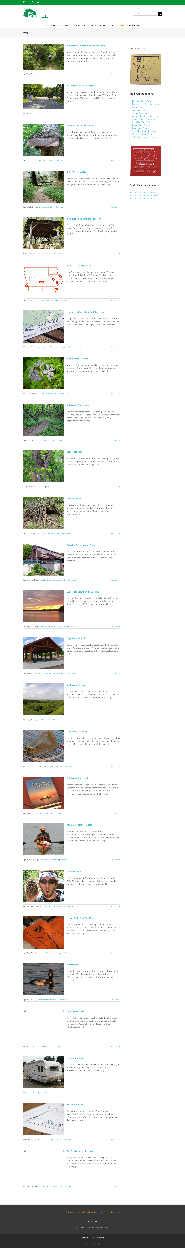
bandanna (42, 906)
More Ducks (72, 964)
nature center (57, 580)
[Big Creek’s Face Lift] (43, 653)
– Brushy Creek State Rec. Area (144, 104)
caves (44, 254)
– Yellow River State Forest (142, 137)
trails (69, 347)
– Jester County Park (139, 107)
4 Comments (60, 440)
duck (44, 1000)
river (47, 393)
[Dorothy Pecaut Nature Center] (43, 560)
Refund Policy (95, 1212)
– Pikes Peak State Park (141, 122)
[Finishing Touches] (43, 1119)
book (41, 813)
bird (39, 487)
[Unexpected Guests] (43, 1026)
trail (46, 160)
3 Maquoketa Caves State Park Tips (84, 218)
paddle (46, 813)
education (43, 580)
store (59, 1139)
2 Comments (58, 160)
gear (52, 766)
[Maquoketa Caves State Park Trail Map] (43, 326)
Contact (69, 1212)
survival (53, 533)
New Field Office (75, 1058)
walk (50, 160)
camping (42, 347)
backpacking (43, 766)
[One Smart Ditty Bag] (43, 746)
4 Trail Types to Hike (76, 172)
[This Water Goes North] (43, 793)
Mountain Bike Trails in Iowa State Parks (86, 45)
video (55, 627)
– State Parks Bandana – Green (144, 195)
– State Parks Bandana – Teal (143, 198)
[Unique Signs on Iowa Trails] (43, 140)
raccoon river (56, 1186)
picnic (58, 673)
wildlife (53, 1000)
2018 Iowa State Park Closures (81, 85)
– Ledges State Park (139, 113)
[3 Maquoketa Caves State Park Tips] (43, 233)
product (53, 906)
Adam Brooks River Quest (79, 824)
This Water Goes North (78, 778)
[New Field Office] (43, 1072)
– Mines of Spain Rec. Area (142, 119)
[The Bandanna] (43, 886)
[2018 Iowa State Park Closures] (43, 96)
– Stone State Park (138, 128)
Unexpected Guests (76, 1011)
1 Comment (39, 114)
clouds (41, 627)
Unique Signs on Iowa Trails (80, 125)
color (43, 487)
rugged (64, 347)
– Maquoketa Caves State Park (144, 116)
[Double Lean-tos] (43, 513)
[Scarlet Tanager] (43, 466)
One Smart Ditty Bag (77, 731)
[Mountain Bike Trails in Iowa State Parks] (43, 57)
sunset (50, 627)
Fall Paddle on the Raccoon (80, 1151)
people (47, 860)
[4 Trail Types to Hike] (43, 187)
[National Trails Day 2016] (43, 280)
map (43, 160)
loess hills (47, 720)
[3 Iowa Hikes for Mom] (43, 373)
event (41, 300)
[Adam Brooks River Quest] (43, 839)
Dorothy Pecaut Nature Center (81, 545)
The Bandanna (74, 871)
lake (43, 393)
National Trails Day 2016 (79, 265)
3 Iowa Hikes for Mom (77, 358)
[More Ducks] (43, 979)
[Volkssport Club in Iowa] (43, 420)
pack (60, 766)
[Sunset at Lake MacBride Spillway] (43, 606)
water (60, 627)
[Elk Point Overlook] (43, 699)
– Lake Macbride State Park (143, 110)
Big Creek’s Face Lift (76, 638)
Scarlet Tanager (74, 451)
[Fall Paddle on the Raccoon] (43, 1166)
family (49, 580)
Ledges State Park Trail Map (80, 918)
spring (52, 393)
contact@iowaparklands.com (95, 1227)
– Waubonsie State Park (141, 134)
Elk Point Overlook (76, 685)
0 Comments (59, 207)
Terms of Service (111, 1212)
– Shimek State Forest (140, 125)
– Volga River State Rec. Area (143, 131)
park (59, 347)
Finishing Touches (75, 1104)
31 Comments (39, 74)
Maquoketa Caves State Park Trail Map (85, 312)
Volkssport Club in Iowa (78, 405)
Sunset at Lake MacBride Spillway (83, 591)
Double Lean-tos (75, 498)
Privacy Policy (81, 1212)
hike (39, 160)
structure (46, 533)
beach (41, 673)
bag (49, 766)
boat (45, 673)
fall (44, 1186)
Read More (115, 74)
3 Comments (63, 393)
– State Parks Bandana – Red (143, 192)
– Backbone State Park (140, 101)
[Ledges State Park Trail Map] (43, 932)
